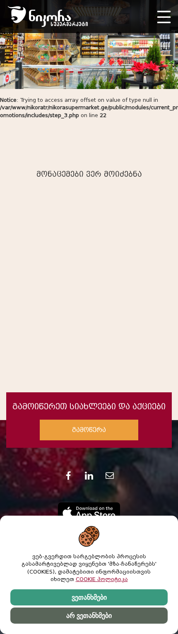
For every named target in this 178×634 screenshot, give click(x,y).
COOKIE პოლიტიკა (102, 579)
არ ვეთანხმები (89, 615)
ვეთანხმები (89, 597)
